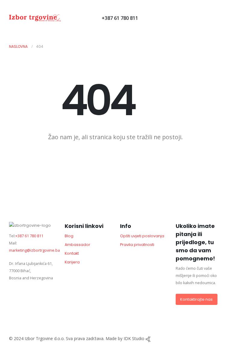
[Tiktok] (95, 18)
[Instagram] (85, 18)
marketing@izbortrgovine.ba (34, 250)
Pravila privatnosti (137, 244)
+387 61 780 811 (120, 18)
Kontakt (72, 253)
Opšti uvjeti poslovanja (142, 235)
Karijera (72, 262)
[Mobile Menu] (142, 18)
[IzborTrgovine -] (35, 18)
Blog (69, 235)
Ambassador (77, 244)
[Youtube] (75, 18)
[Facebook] (65, 18)
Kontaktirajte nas (196, 299)
